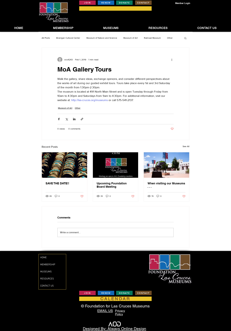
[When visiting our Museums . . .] (166, 165)
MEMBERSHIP (47, 264)
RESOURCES (47, 278)
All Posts (46, 38)
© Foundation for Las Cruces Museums (115, 306)
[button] (111, 28)
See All (186, 146)
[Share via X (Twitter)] (66, 119)
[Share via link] (81, 119)
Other (170, 38)
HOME (43, 257)
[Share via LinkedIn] (74, 119)
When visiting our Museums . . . (166, 185)
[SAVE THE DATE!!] (64, 165)
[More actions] (172, 59)
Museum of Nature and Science (101, 38)
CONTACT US (47, 285)
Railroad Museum (152, 38)
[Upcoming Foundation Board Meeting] (115, 165)
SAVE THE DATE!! (57, 183)
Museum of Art (130, 38)
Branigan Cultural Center (68, 38)
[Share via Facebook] (58, 119)
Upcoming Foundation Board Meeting (112, 185)
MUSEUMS (46, 271)
